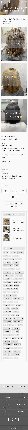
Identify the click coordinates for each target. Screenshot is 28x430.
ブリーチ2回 (11, 259)
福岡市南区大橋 (17, 344)
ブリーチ (11, 285)
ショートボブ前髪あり (8, 344)
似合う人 (5, 295)
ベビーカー (21, 318)
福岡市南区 (20, 338)
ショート (11, 358)
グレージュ (13, 334)
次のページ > (23, 191)
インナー (12, 305)
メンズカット (20, 298)
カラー (5, 341)
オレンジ (5, 285)
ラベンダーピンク (15, 292)
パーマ (19, 351)
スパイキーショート (8, 298)
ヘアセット (12, 354)
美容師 (17, 315)
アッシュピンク (14, 252)
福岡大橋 (5, 259)
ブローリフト (13, 348)
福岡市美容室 (6, 348)
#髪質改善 (14, 207)
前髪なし (5, 311)
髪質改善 (13, 308)
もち (22, 275)
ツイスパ (15, 318)
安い (13, 331)
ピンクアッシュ (7, 328)
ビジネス (11, 265)
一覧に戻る (14, 191)
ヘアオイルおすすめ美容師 (9, 315)
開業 (4, 325)
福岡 (9, 308)
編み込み (15, 278)
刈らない (10, 278)
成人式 (5, 282)
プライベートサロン (8, 351)
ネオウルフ (6, 275)
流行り (14, 298)
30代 (4, 302)
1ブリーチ (17, 275)
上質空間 (5, 358)
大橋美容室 (16, 265)
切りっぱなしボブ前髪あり (9, 269)
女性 (11, 318)
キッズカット (6, 305)
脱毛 (18, 308)
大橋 (8, 325)
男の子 (15, 302)
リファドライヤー (7, 331)
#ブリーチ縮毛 (9, 203)
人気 (9, 341)
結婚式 (15, 282)
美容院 (14, 321)
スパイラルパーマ (7, 255)
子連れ (5, 321)
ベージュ (11, 275)
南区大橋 (14, 338)
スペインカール (7, 292)
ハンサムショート (12, 295)
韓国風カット (10, 302)
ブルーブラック (14, 288)
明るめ (21, 325)
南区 (10, 311)
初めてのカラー (16, 255)
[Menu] (25, 2)
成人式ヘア (21, 278)
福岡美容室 (16, 285)
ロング (15, 358)
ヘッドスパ (20, 348)
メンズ (5, 308)
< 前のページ (5, 191)
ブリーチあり (6, 288)
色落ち (5, 278)
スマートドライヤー (16, 328)
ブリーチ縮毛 (18, 259)
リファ (16, 325)
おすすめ (10, 321)
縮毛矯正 (18, 354)
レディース (21, 252)
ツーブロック (6, 252)
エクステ (5, 265)
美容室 (12, 325)
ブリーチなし (6, 334)
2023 (4, 262)
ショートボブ (14, 341)
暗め (17, 331)
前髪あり (18, 269)
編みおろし (10, 282)
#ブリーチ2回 (18, 203)
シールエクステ (19, 305)
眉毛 (18, 334)
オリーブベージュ (7, 338)
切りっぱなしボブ (7, 272)
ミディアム (6, 354)
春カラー (9, 262)
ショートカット (16, 311)
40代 (16, 272)
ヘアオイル (6, 318)
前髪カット (20, 321)
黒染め (20, 282)
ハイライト (21, 272)
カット (14, 351)
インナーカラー (16, 262)
